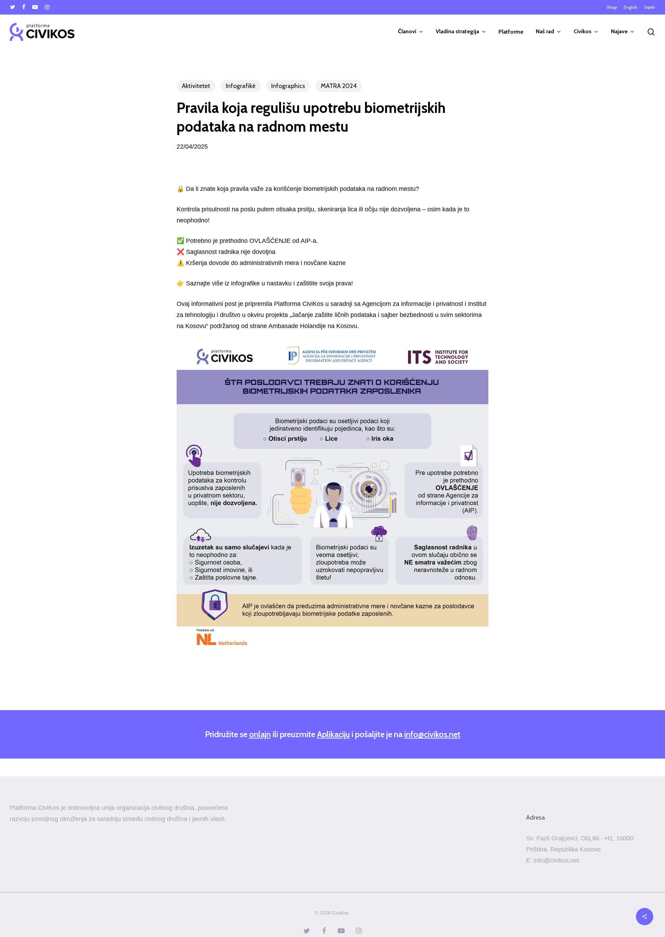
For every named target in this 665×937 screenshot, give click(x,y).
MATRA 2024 (339, 86)
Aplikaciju (333, 734)
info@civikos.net (432, 734)
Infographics (288, 86)
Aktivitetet (196, 86)
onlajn (260, 734)
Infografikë (241, 86)
